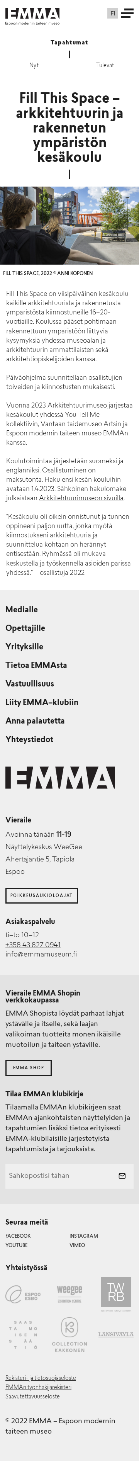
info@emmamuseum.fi (41, 954)
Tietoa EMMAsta (36, 666)
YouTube (16, 1246)
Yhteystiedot (29, 740)
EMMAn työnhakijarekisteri (38, 1388)
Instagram (84, 1236)
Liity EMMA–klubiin (41, 703)
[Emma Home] (32, 13)
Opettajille (25, 629)
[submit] (122, 1176)
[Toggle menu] (127, 13)
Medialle (21, 610)
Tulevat (105, 66)
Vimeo (77, 1246)
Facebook (18, 1236)
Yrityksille (24, 647)
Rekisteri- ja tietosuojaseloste (40, 1378)
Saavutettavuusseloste (32, 1397)
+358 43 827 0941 (33, 945)
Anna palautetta (35, 721)
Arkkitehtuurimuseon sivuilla (81, 498)
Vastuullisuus (29, 684)
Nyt (33, 66)
